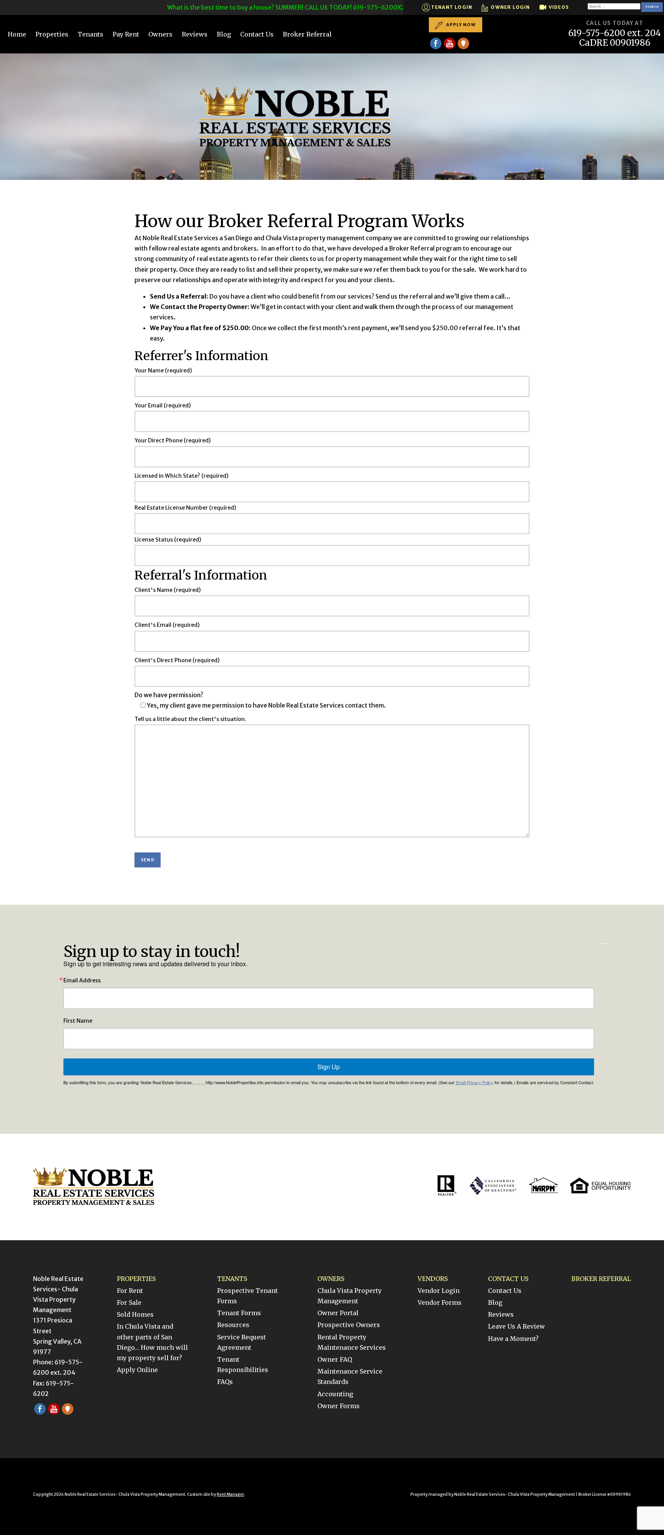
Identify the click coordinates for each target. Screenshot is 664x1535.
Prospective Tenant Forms (247, 1296)
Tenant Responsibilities (242, 1365)
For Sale (129, 1302)
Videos (558, 7)
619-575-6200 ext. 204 (614, 33)
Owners (160, 34)
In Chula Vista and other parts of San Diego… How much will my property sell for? (152, 1342)
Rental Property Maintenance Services (351, 1342)
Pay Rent (126, 34)
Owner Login (510, 7)
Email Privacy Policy (474, 1082)
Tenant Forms (239, 1313)
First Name (77, 1020)
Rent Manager (230, 1494)
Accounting (335, 1394)
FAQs (225, 1381)
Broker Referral (307, 34)
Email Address (82, 980)
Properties (51, 34)
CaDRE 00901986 (615, 43)
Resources (233, 1325)
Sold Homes (135, 1314)
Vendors (433, 1278)
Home (17, 34)
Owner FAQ (334, 1359)
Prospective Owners (348, 1325)
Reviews (195, 34)
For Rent (130, 1290)
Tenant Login (451, 7)
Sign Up (328, 1066)
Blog (224, 34)
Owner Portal (338, 1313)
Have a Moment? (513, 1338)
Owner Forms (338, 1406)
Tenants (90, 34)
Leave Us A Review (516, 1326)
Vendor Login (439, 1290)
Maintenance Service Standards (349, 1376)
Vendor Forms (439, 1302)
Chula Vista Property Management (349, 1296)
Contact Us (257, 34)
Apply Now (460, 24)
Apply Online (137, 1370)
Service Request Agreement (241, 1342)
